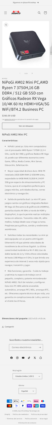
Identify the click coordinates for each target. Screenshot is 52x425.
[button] (5, 13)
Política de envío (31, 419)
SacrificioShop (23, 411)
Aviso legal (44, 419)
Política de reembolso (21, 414)
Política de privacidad (39, 414)
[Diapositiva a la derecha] (32, 73)
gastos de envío (10, 119)
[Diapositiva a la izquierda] (20, 73)
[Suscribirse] (40, 347)
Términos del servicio (14, 419)
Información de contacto (27, 423)
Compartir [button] (9, 326)
